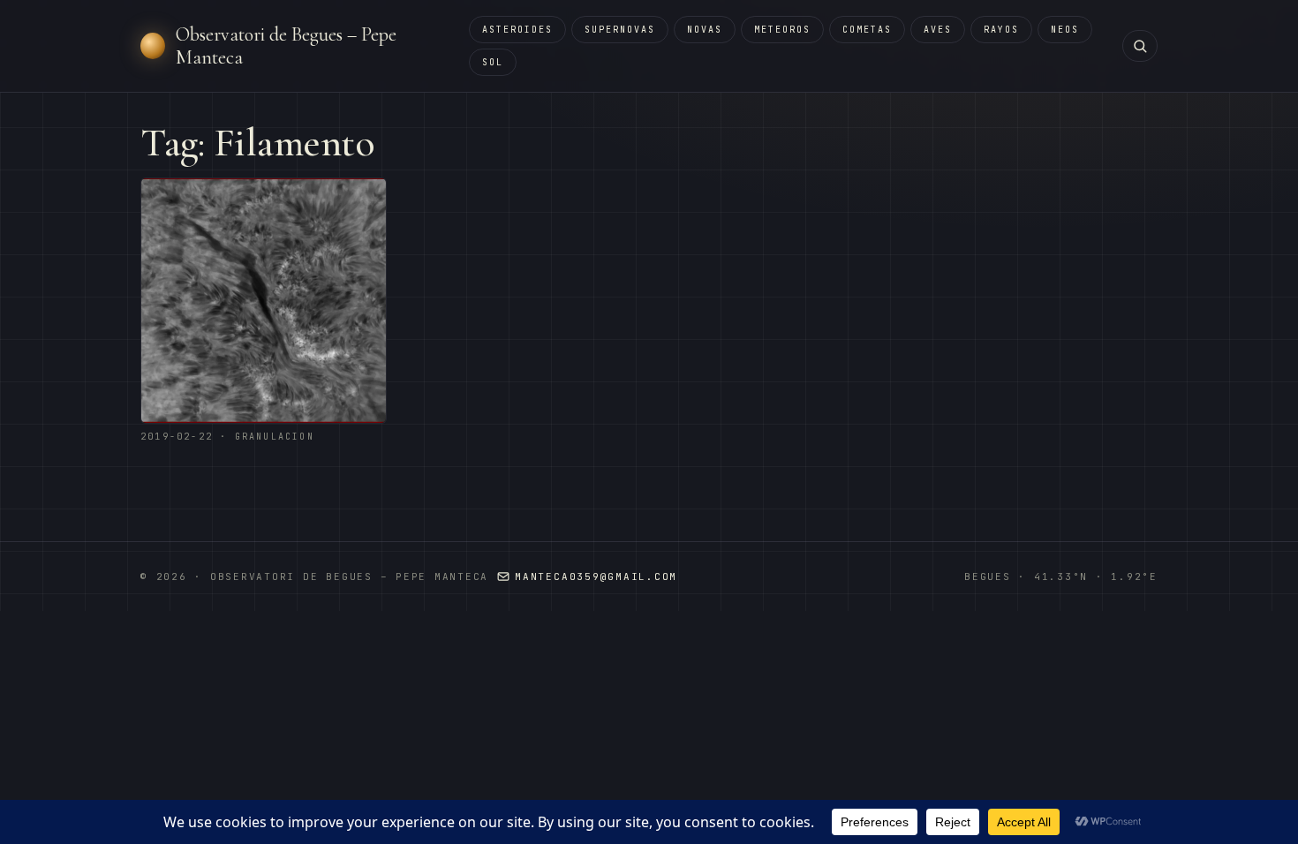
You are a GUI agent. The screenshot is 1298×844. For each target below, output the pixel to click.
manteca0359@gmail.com (596, 576)
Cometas (867, 29)
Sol (492, 62)
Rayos (1001, 29)
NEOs (1065, 29)
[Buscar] (1140, 46)
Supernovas (620, 29)
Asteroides (517, 29)
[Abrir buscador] (1140, 46)
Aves (938, 29)
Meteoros (782, 29)
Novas (704, 29)
